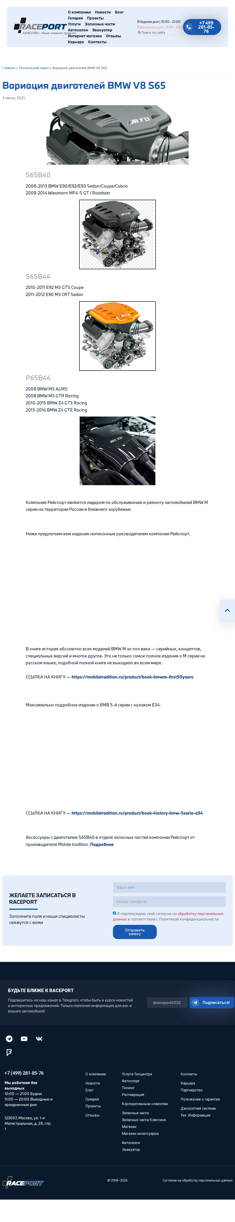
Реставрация (133, 1095)
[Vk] (39, 1039)
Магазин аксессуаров (140, 1133)
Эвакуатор (102, 29)
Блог (119, 12)
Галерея (75, 18)
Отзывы (113, 35)
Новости (103, 12)
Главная (8, 68)
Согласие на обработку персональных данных (198, 1180)
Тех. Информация (195, 1115)
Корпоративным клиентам (145, 1104)
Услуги (74, 24)
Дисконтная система (198, 1108)
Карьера (76, 41)
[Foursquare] (9, 1052)
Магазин (129, 1127)
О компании (79, 12)
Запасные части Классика (144, 1120)
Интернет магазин (85, 35)
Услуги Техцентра (137, 1074)
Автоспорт (131, 1081)
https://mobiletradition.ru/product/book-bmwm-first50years (132, 677)
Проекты (95, 18)
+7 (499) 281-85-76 (24, 1073)
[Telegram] (9, 1039)
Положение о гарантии (200, 1099)
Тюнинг (128, 1088)
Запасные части (100, 24)
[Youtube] (24, 1039)
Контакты (97, 41)
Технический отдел (34, 68)
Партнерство (192, 1090)
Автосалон (78, 29)
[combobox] (156, 32)
